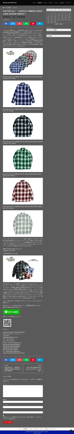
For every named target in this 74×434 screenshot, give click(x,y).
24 (58, 19)
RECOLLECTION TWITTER (10, 347)
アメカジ (6, 16)
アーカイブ (49, 34)
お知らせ (62, 2)
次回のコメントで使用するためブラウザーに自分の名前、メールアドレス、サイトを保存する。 (22, 417)
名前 (5, 399)
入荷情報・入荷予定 (13, 16)
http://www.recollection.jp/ (13, 351)
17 (58, 17)
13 (69, 14)
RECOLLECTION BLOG (10, 2)
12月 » (61, 24)
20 (69, 17)
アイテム (45, 2)
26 (65, 19)
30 (55, 21)
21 (48, 19)
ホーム (34, 2)
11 (62, 14)
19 (65, 17)
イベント (56, 2)
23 (55, 19)
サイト (5, 410)
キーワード (68, 2)
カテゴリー (49, 27)
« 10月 (56, 24)
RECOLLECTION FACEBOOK (11, 344)
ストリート (22, 16)
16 (55, 17)
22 (51, 19)
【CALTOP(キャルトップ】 (10, 253)
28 (48, 21)
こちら (17, 248)
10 (58, 14)
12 (65, 14)
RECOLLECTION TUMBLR (10, 349)
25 (62, 19)
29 (51, 21)
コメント (6, 384)
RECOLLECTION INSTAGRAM (11, 346)
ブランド (51, 2)
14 (48, 17)
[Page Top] (71, 431)
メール (5, 404)
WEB (4, 248)
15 (51, 17)
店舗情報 (39, 2)
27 (69, 19)
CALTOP (35, 44)
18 (62, 17)
